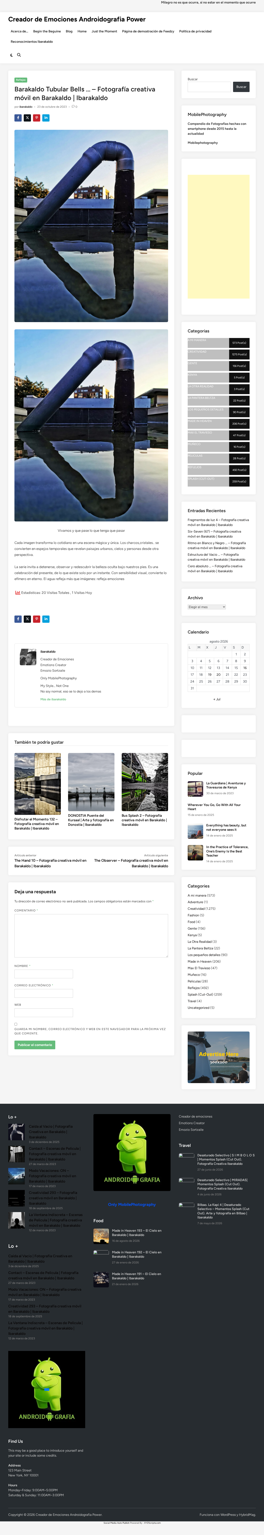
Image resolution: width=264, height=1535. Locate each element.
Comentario (26, 910)
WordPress (228, 1515)
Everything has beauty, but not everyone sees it (226, 827)
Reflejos (21, 79)
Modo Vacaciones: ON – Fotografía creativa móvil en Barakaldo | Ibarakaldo (52, 1176)
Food (191, 922)
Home (82, 31)
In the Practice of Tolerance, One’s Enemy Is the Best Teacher (227, 851)
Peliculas (194, 981)
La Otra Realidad (200, 942)
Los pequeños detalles (204, 955)
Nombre (22, 966)
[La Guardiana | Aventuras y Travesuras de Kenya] (195, 784)
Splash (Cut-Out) (200, 994)
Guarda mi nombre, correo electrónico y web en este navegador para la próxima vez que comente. (90, 1031)
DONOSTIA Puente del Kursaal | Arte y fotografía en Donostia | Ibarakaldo (91, 820)
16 (245, 668)
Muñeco (194, 975)
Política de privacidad (195, 31)
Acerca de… (19, 31)
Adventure (195, 902)
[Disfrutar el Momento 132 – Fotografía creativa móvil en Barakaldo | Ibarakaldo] (37, 784)
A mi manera (197, 895)
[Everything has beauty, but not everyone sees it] (195, 826)
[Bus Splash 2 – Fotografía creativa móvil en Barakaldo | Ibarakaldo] (145, 782)
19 (209, 675)
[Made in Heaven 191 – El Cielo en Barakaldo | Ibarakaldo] (101, 1274)
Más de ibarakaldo (53, 699)
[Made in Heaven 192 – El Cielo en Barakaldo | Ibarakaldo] (101, 1253)
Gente (192, 928)
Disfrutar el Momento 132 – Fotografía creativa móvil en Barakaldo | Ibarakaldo (36, 823)
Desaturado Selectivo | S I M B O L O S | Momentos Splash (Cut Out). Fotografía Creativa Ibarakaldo (226, 1159)
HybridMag (247, 1515)
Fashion (193, 915)
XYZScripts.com (152, 1523)
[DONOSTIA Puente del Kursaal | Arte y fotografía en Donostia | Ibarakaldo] (91, 782)
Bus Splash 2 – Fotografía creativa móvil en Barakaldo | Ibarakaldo (144, 820)
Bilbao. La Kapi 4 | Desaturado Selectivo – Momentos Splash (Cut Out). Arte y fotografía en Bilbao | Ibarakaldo (223, 1211)
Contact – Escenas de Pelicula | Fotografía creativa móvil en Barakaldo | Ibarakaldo (55, 1154)
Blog (69, 31)
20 (218, 675)
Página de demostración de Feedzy (148, 31)
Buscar (193, 79)
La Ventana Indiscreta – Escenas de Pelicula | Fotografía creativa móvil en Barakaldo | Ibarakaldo (55, 1220)
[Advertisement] (219, 237)
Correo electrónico (34, 985)
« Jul (216, 699)
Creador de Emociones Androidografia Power (77, 19)
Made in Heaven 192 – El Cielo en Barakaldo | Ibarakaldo (136, 1254)
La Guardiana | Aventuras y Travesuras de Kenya (226, 785)
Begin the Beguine (47, 31)
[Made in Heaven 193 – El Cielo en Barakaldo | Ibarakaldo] (101, 1231)
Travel (192, 1001)
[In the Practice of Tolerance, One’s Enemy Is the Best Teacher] (195, 847)
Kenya (192, 935)
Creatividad (196, 909)
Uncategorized (198, 1008)
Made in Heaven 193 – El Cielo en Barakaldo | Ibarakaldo (136, 1233)
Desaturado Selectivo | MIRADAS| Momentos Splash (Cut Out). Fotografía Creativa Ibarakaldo (222, 1184)
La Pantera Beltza (200, 948)
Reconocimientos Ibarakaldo (32, 42)
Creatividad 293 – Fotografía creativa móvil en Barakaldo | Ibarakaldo (53, 1198)
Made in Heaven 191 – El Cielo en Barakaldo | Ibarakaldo (136, 1276)
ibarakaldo (25, 107)
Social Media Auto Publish (117, 1523)
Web (17, 1005)
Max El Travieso (199, 968)
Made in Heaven (200, 961)
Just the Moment (104, 31)
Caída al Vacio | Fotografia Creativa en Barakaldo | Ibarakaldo (51, 1131)
